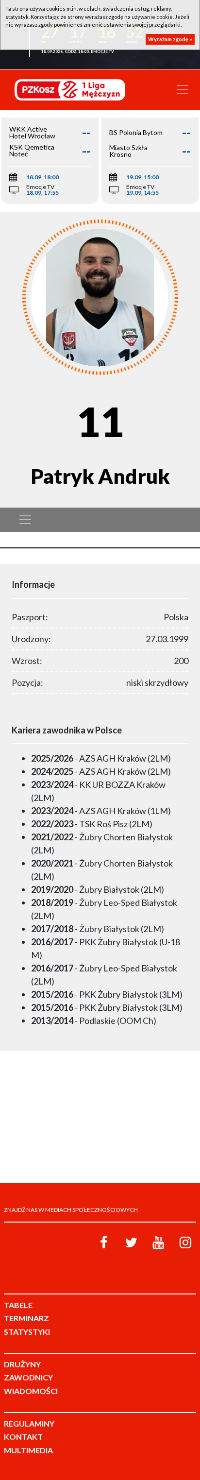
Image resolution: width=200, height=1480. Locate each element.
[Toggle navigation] (182, 89)
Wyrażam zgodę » (170, 39)
